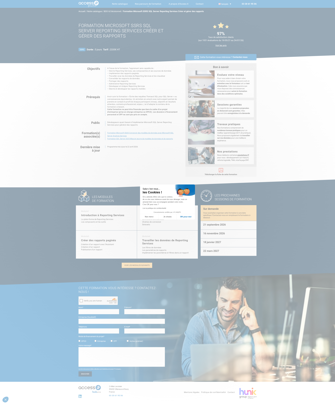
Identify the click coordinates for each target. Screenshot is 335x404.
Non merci (149, 217)
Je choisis (167, 217)
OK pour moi (185, 217)
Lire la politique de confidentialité (154, 208)
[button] (5, 399)
